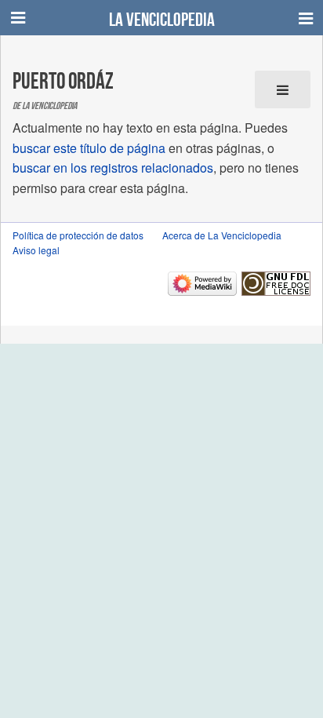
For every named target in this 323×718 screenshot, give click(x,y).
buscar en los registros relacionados (113, 168)
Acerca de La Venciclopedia (221, 235)
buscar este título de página (89, 148)
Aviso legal (36, 250)
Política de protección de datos (78, 235)
